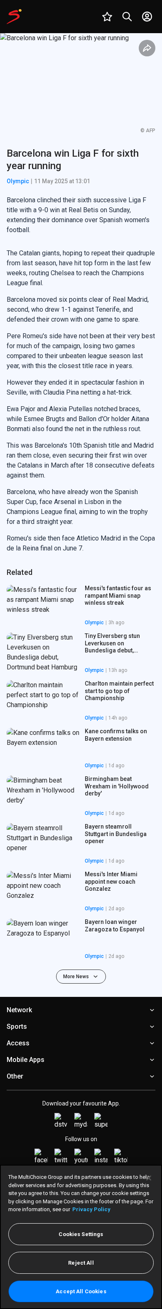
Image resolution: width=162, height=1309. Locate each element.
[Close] (149, 1178)
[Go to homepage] (14, 16)
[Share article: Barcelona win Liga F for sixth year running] (147, 48)
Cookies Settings (81, 1234)
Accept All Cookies (81, 1291)
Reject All (80, 1263)
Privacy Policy (91, 1209)
